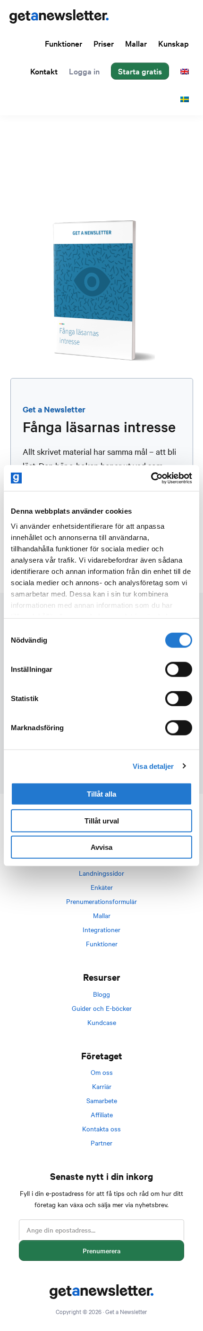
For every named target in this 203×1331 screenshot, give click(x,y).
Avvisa (101, 847)
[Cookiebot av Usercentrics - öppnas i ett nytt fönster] (151, 478)
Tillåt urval (102, 820)
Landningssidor (101, 873)
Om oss (102, 1072)
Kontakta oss (101, 1128)
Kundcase (101, 1022)
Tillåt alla (101, 794)
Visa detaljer (153, 766)
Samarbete (101, 1100)
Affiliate (102, 1114)
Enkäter (102, 887)
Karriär (101, 1086)
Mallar (101, 915)
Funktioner (102, 943)
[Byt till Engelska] (185, 71)
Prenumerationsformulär (101, 901)
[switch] (178, 669)
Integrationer (101, 929)
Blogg (101, 994)
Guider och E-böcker (102, 1008)
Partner (101, 1142)
